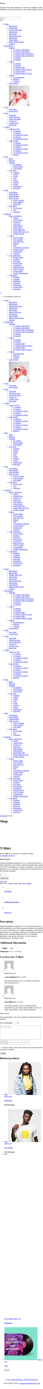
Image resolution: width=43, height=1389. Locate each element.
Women (28, 883)
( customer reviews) (7, 855)
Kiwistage (3, 816)
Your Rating (4, 1023)
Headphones (8, 1323)
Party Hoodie (8, 1148)
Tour (23, 883)
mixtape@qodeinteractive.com (29, 1383)
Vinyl (6, 1366)
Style (16, 883)
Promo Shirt (8, 1100)
